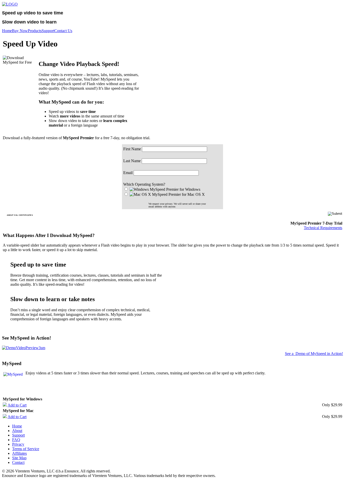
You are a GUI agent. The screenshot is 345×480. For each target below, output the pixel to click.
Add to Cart (17, 405)
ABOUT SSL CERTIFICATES (20, 215)
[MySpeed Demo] (23, 348)
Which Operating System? (144, 184)
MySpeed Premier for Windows (175, 189)
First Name (132, 149)
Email (128, 173)
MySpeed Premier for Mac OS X (178, 194)
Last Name (132, 161)
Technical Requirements (323, 228)
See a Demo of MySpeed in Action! (314, 353)
